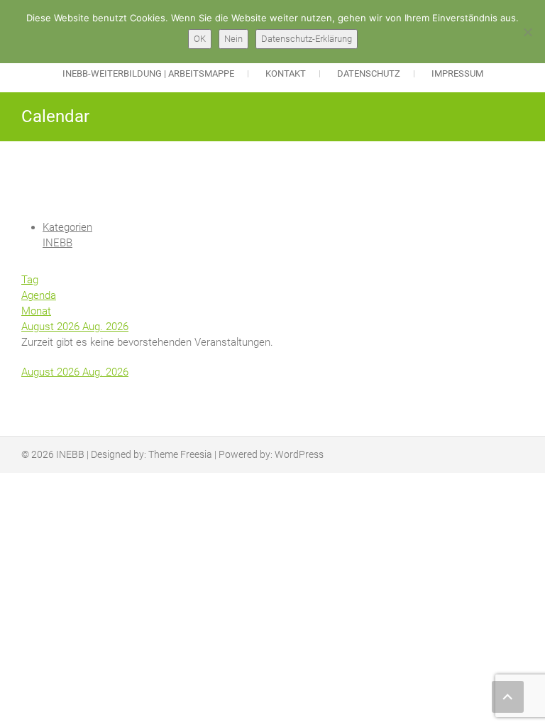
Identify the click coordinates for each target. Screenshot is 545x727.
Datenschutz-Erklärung (306, 38)
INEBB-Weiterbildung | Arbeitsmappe (148, 73)
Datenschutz (368, 73)
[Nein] (527, 32)
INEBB (57, 242)
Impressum (457, 73)
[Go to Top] (508, 697)
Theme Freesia (180, 454)
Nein (233, 38)
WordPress (299, 454)
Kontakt (285, 73)
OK (200, 38)
